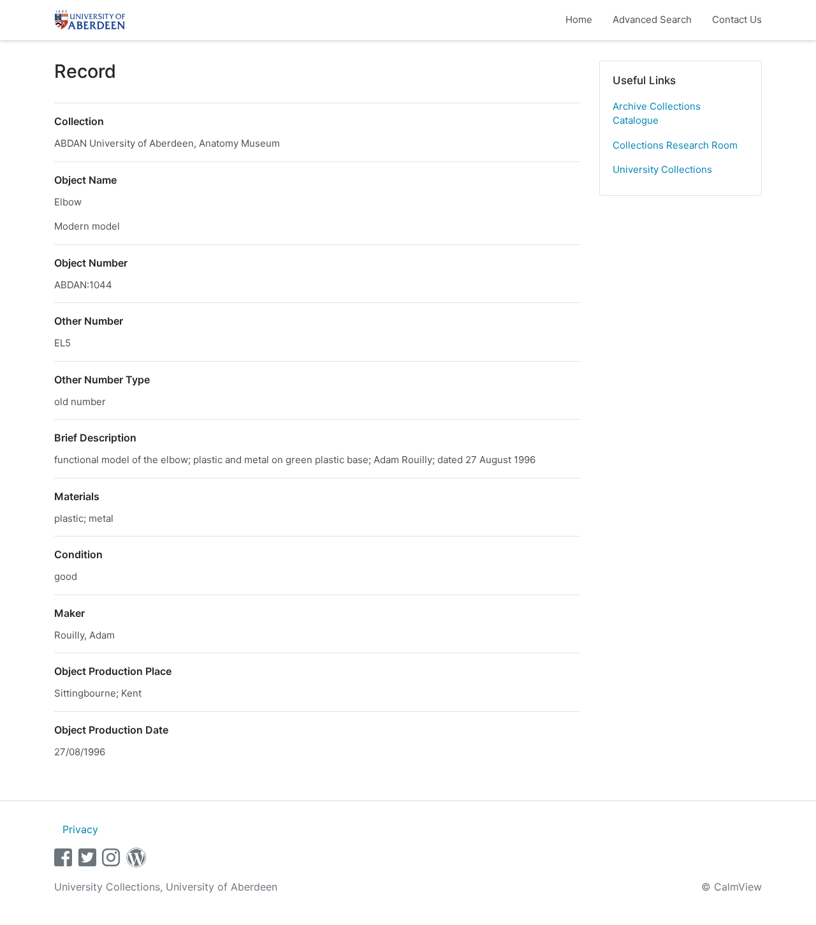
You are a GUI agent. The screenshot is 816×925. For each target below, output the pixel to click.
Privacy (80, 829)
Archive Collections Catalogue (657, 113)
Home (578, 19)
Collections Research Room (675, 145)
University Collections (662, 169)
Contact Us (737, 19)
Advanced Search (652, 19)
